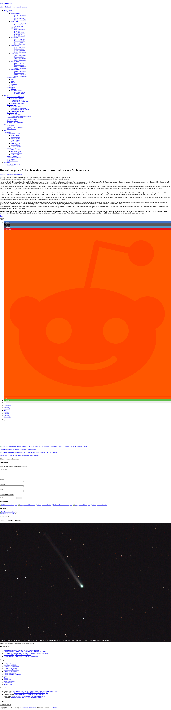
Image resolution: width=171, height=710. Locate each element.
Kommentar (3, 469)
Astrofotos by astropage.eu (11, 666)
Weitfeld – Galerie (12, 156)
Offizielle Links (11, 129)
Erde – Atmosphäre (19, 29)
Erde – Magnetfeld (19, 36)
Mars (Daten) (14, 37)
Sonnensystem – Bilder (13, 133)
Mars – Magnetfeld (19, 44)
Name (1, 479)
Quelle (2, 216)
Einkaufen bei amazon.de (7, 513)
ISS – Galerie (11, 159)
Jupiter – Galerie (15, 143)
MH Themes (53, 707)
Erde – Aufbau (18, 34)
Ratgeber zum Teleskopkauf (15, 127)
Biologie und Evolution (10, 671)
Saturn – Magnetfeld (20, 58)
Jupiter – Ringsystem (20, 52)
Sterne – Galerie (15, 154)
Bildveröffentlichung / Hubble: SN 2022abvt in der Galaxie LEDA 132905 (25, 651)
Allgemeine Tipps (16, 106)
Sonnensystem (8, 10)
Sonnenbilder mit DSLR (17, 100)
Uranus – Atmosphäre (20, 63)
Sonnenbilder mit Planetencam (19, 101)
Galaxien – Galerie (16, 151)
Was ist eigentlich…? (9, 684)
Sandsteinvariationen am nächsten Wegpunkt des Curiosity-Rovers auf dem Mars (35, 691)
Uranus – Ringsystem (20, 68)
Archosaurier (7, 405)
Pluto (12, 81)
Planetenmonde (11, 87)
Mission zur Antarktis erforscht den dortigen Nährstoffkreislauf (21, 650)
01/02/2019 (3, 174)
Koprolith (6, 415)
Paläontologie (18, 174)
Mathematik (7, 676)
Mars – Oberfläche (19, 41)
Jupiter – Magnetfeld (20, 50)
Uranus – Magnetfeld (20, 66)
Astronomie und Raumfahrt (11, 670)
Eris (12, 85)
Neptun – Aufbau (19, 73)
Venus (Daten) (15, 21)
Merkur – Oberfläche (20, 17)
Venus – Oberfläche (19, 25)
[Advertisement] (53, 433)
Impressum (7, 162)
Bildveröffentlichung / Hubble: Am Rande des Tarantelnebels (21, 656)
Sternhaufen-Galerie (16, 153)
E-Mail (2, 484)
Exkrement (7, 409)
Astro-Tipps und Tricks (10, 665)
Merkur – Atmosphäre (20, 15)
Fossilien (6, 412)
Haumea (13, 82)
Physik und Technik (9, 681)
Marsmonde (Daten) (16, 90)
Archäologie (7, 663)
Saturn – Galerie (15, 145)
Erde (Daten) (14, 28)
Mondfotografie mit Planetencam (20, 109)
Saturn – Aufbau (19, 57)
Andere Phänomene (12, 161)
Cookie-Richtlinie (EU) (13, 164)
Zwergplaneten (11, 77)
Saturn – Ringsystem (20, 60)
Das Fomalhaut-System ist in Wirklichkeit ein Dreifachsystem (31, 693)
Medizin (6, 678)
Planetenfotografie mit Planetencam (21, 116)
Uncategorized (8, 682)
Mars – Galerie (15, 141)
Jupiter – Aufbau (19, 49)
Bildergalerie (7, 132)
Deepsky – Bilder (12, 148)
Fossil (5, 410)
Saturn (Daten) (15, 53)
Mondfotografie (11, 105)
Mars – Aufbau (18, 42)
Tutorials (6, 95)
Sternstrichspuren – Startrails (15, 117)
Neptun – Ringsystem (20, 76)
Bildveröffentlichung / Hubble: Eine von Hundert (17, 655)
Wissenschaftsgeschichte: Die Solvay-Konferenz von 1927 (31, 694)
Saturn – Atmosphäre (20, 55)
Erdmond (13, 89)
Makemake (14, 84)
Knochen (6, 413)
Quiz (5, 130)
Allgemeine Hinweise (17, 98)
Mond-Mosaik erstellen (17, 111)
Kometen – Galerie (16, 146)
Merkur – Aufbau (19, 18)
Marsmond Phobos (19, 92)
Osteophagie (7, 417)
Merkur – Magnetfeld (20, 20)
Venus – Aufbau (18, 26)
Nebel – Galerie (15, 149)
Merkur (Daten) (15, 13)
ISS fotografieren (12, 119)
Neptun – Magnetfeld (20, 74)
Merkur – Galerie (15, 138)
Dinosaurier (7, 407)
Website (2, 489)
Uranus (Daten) (15, 61)
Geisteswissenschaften (10, 673)
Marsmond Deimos (19, 93)
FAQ (5, 124)
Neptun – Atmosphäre (20, 71)
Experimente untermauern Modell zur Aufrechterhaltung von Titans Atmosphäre (26, 653)
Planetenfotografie (12, 113)
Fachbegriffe (10, 125)
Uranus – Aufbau (19, 65)
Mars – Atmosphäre (19, 39)
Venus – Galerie (15, 140)
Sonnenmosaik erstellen (17, 103)
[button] (7, 222)
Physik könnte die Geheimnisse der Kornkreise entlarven (29, 696)
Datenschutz (10, 166)
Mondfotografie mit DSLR (18, 108)
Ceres (12, 79)
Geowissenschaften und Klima (12, 674)
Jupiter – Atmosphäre (20, 47)
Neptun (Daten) (15, 69)
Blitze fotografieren (12, 121)
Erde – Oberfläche (19, 33)
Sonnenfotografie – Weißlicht (15, 97)
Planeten (9, 12)
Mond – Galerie (15, 137)
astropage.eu (10, 174)
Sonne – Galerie (15, 135)
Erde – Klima (18, 31)
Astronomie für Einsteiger (11, 668)
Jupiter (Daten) (15, 45)
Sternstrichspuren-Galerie (14, 157)
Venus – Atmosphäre (20, 23)
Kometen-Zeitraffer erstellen (15, 122)
